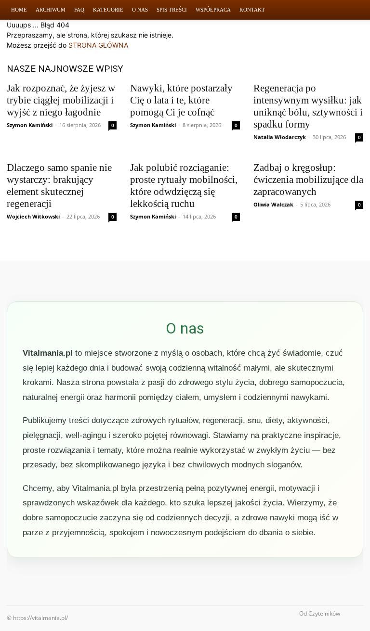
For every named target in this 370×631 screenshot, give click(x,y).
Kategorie (108, 10)
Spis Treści (172, 10)
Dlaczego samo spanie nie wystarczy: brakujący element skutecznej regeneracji (59, 185)
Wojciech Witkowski (33, 216)
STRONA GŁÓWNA (98, 45)
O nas (140, 10)
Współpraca (213, 10)
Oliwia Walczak (273, 204)
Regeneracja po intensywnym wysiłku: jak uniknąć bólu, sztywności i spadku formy (308, 106)
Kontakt (252, 10)
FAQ (79, 10)
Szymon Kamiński (30, 125)
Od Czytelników (319, 613)
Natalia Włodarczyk (279, 137)
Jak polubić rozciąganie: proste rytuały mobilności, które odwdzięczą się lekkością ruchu (184, 185)
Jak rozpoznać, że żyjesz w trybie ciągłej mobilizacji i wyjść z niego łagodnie (61, 100)
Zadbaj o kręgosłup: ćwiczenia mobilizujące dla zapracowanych (308, 179)
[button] (351, 9)
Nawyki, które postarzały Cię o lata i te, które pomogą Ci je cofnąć (181, 100)
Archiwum (51, 10)
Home (19, 10)
